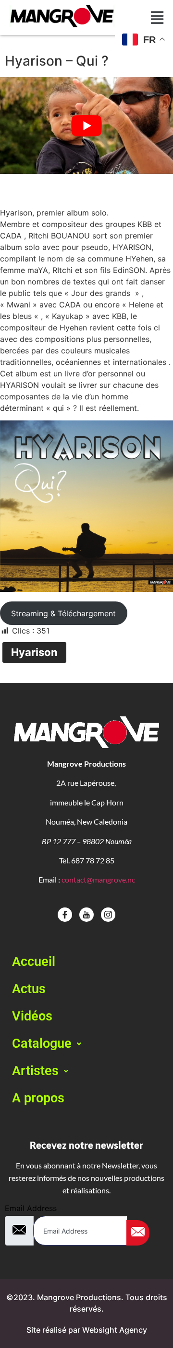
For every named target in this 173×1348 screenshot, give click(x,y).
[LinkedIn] (108, 914)
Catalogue (42, 1043)
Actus (29, 989)
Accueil (33, 961)
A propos (38, 1098)
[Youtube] (86, 914)
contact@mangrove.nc (98, 879)
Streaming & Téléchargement (63, 613)
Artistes (35, 1070)
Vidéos (32, 1016)
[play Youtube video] (86, 125)
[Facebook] (65, 914)
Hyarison (34, 652)
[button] (86, 1043)
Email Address (31, 1208)
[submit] (137, 1233)
